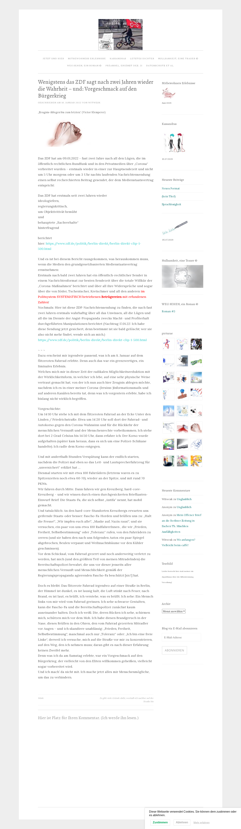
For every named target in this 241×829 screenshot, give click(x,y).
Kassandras (118, 58)
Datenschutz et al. (160, 65)
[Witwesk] (120, 49)
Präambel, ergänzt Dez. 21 (124, 65)
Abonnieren (174, 650)
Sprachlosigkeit (171, 204)
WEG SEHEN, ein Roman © (84, 65)
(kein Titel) (169, 196)
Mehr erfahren (202, 822)
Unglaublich (184, 499)
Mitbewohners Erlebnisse (87, 58)
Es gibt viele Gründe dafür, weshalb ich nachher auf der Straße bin (126, 700)
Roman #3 (168, 311)
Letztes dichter (142, 58)
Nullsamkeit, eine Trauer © (178, 58)
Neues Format (171, 188)
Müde (41, 698)
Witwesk (94, 102)
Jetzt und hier (53, 58)
